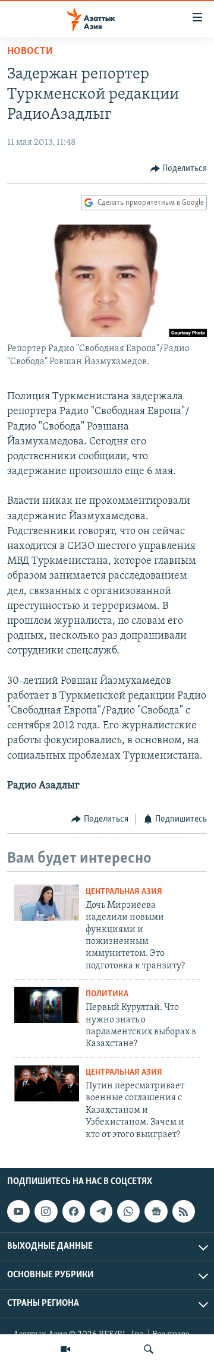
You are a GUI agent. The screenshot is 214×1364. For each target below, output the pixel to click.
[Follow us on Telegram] (101, 1211)
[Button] (178, 168)
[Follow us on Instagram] (45, 1211)
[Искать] (148, 1349)
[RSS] (183, 1211)
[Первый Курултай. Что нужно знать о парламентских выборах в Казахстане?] (46, 1005)
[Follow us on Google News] (155, 1211)
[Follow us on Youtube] (18, 1211)
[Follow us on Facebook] (73, 1211)
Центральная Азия (124, 892)
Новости (30, 51)
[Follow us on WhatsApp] (128, 1211)
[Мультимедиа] (65, 1349)
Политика (107, 994)
